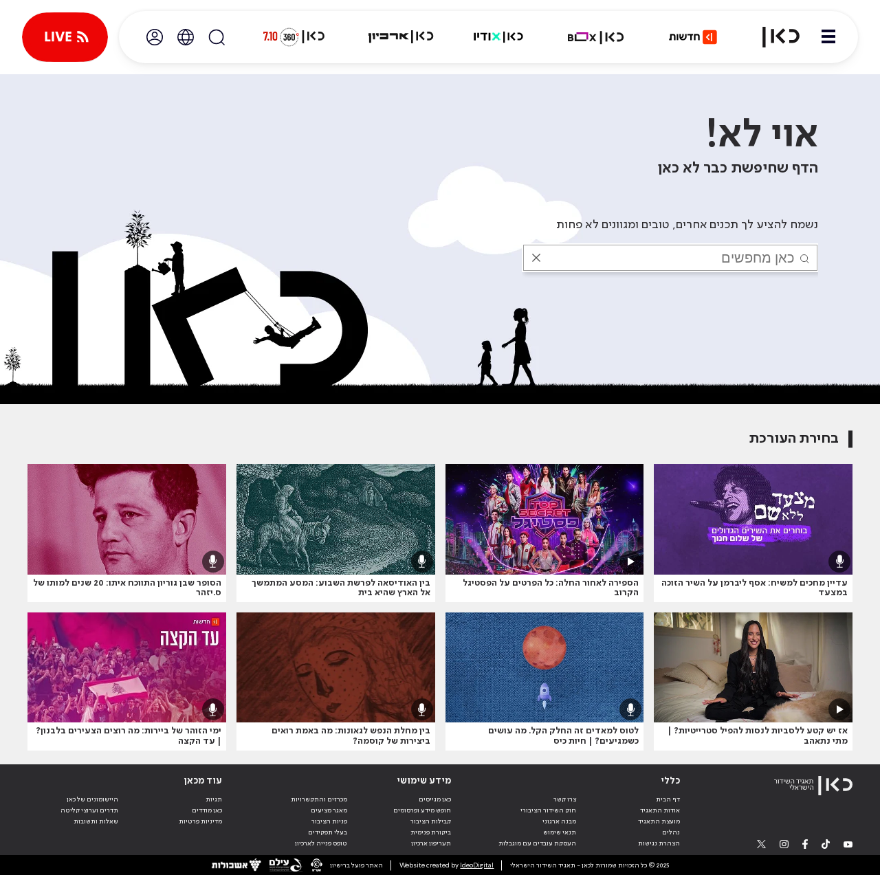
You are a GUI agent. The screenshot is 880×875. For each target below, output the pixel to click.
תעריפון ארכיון (431, 843)
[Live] (65, 37)
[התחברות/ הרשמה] (154, 37)
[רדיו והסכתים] (498, 37)
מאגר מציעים (329, 810)
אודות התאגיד (660, 810)
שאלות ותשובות (96, 821)
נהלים (671, 832)
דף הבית (668, 799)
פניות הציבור (329, 821)
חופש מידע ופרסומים (422, 810)
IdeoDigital (477, 865)
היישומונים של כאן (92, 799)
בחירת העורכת (794, 439)
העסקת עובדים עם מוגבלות (537, 843)
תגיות (214, 799)
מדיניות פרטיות (200, 821)
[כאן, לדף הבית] (772, 37)
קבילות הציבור (430, 821)
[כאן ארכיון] (400, 37)
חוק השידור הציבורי (548, 810)
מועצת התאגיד (659, 821)
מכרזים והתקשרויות (319, 799)
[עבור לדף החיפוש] (216, 37)
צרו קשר (564, 799)
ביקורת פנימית (430, 832)
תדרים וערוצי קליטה (89, 810)
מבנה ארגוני (559, 821)
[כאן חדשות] (693, 37)
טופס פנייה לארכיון (321, 843)
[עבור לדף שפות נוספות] (185, 37)
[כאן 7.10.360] (293, 37)
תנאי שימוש (559, 832)
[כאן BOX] (596, 37)
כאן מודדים (207, 810)
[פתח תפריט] (828, 37)
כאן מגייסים (435, 799)
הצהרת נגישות (659, 843)
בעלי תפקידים (327, 832)
